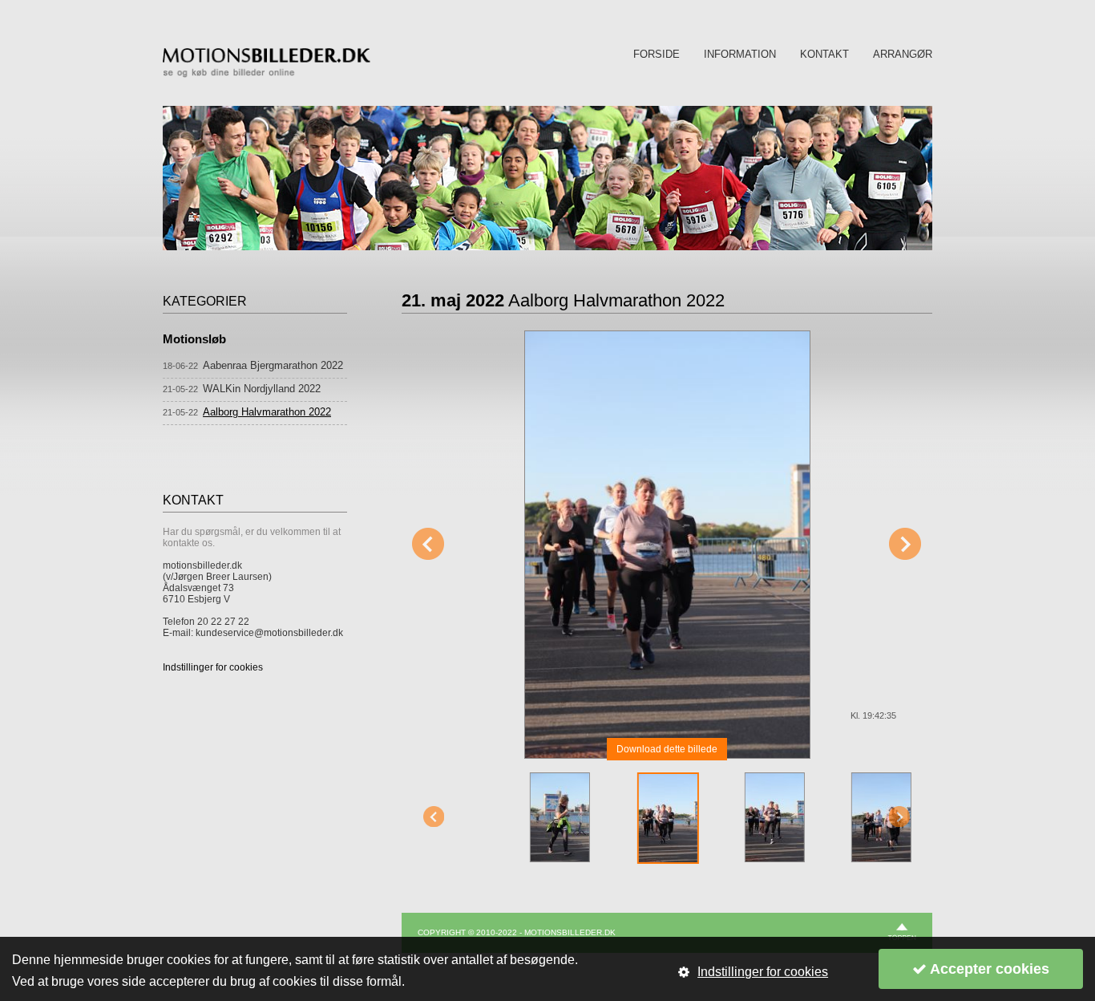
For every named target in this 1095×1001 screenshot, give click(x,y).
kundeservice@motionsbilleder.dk (269, 632)
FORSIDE (656, 54)
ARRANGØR (902, 54)
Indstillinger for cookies (213, 667)
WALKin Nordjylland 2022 (262, 389)
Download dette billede (666, 749)
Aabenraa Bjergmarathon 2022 (273, 365)
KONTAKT (824, 54)
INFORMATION (740, 54)
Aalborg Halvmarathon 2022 (267, 412)
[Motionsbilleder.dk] (266, 74)
